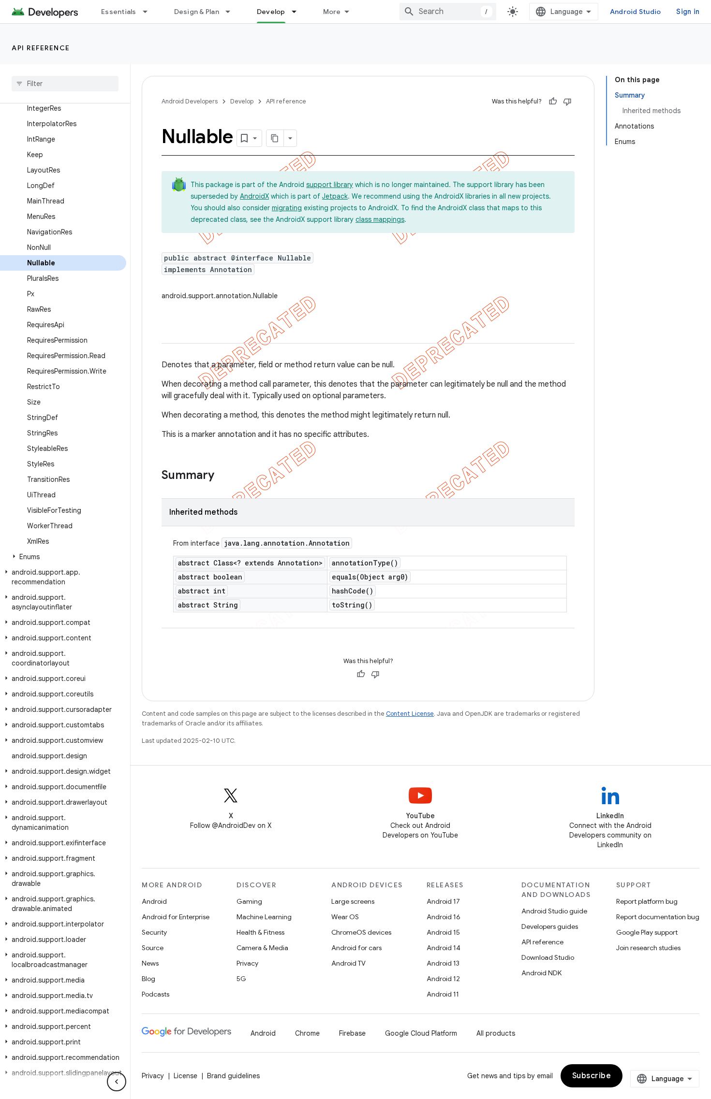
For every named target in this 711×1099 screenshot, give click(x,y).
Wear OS (345, 916)
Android (154, 901)
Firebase (352, 1033)
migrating (287, 207)
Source (152, 947)
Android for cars (356, 947)
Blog (148, 978)
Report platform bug (647, 901)
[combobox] (448, 11)
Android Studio (635, 11)
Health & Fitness (260, 932)
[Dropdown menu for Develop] (298, 11)
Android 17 (443, 901)
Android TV (348, 963)
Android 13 (443, 963)
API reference (41, 47)
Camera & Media (262, 947)
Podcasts (155, 994)
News (150, 963)
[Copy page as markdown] (275, 138)
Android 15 (443, 932)
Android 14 (443, 947)
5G (241, 978)
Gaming (249, 901)
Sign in (687, 11)
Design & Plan (196, 11)
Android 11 (443, 994)
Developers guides (549, 926)
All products (495, 1033)
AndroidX (254, 196)
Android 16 (443, 916)
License (185, 1076)
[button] (63, 556)
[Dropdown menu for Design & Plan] (232, 11)
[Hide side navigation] (116, 1081)
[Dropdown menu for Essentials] (149, 11)
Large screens (352, 901)
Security (154, 932)
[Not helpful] (567, 101)
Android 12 (443, 978)
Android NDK (541, 973)
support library (329, 184)
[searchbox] (65, 83)
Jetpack (335, 196)
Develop (271, 11)
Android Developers (190, 101)
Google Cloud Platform (421, 1033)
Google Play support (647, 932)
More (332, 11)
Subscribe (591, 1076)
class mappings (380, 219)
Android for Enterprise (175, 916)
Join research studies (648, 947)
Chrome (307, 1033)
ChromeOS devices (361, 932)
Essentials (118, 11)
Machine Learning (264, 916)
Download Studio (547, 957)
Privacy (247, 963)
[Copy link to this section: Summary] (224, 476)
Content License (410, 713)
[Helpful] (553, 101)
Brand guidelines (233, 1076)
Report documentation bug (657, 916)
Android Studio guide (554, 911)
